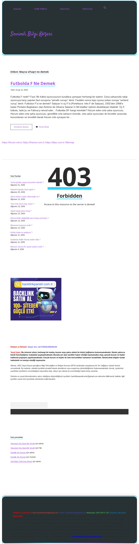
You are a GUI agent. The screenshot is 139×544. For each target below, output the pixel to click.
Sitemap (69, 142)
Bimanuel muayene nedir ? (21, 225)
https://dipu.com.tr (55, 142)
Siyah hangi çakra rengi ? (21, 211)
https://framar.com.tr (34, 142)
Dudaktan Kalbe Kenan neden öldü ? (25, 240)
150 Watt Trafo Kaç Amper (21, 461)
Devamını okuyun (23, 128)
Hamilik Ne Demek (18, 453)
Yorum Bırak (44, 127)
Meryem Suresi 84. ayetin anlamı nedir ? (27, 247)
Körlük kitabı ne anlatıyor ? (21, 232)
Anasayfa (17, 9)
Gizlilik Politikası (40, 9)
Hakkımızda (87, 9)
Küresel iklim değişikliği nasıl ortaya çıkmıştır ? (30, 218)
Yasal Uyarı (65, 9)
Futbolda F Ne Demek (33, 83)
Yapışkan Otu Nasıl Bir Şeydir (23, 444)
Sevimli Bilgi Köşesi (31, 34)
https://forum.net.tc (12, 142)
